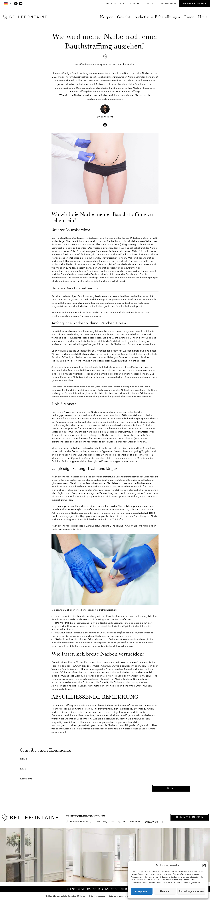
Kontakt (135, 3)
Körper (106, 16)
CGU (91, 896)
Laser (189, 16)
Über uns (103, 889)
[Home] (25, 17)
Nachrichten (168, 3)
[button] (203, 865)
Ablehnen (165, 891)
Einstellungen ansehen (191, 891)
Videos (86, 889)
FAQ (72, 889)
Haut (202, 16)
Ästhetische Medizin (124, 64)
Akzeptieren (141, 891)
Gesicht (123, 16)
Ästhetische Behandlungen (157, 16)
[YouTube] (20, 3)
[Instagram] (16, 3)
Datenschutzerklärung (119, 896)
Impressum (101, 896)
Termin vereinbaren (189, 817)
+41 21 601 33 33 (115, 3)
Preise (150, 3)
